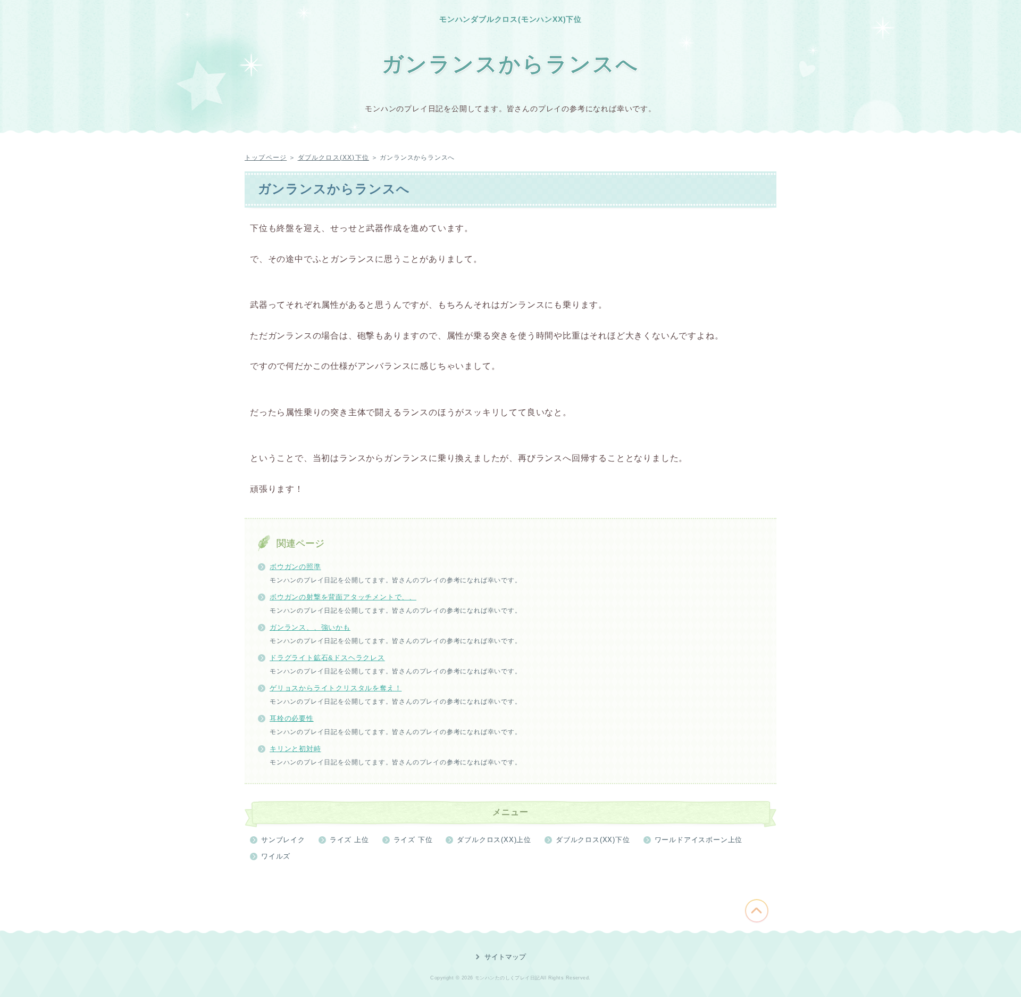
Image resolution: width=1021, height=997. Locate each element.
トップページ (266, 157)
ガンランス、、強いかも (310, 627)
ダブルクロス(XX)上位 (494, 840)
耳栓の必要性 (292, 718)
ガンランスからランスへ (510, 64)
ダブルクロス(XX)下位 (333, 157)
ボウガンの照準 (295, 567)
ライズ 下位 (413, 840)
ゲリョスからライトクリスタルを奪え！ (335, 688)
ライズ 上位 (349, 840)
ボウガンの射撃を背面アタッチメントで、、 (343, 597)
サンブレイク (283, 840)
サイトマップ (505, 957)
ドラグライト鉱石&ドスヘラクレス (327, 658)
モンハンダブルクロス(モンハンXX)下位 (510, 19)
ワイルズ (275, 856)
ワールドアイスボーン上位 (699, 840)
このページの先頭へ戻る (756, 910)
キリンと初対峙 (295, 749)
